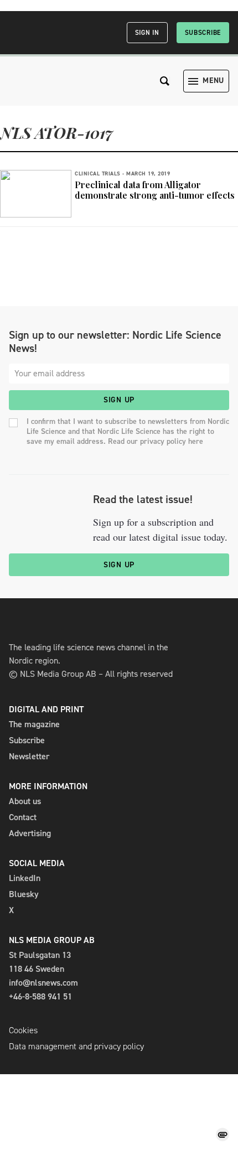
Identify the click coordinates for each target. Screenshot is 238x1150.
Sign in (147, 32)
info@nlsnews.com (43, 982)
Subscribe (203, 32)
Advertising (30, 833)
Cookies (23, 1030)
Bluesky (24, 894)
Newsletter (29, 756)
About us (25, 801)
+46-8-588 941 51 (40, 996)
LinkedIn (24, 878)
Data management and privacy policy (76, 1046)
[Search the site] (165, 81)
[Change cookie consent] (222, 1134)
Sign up (119, 400)
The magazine (34, 724)
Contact (23, 817)
